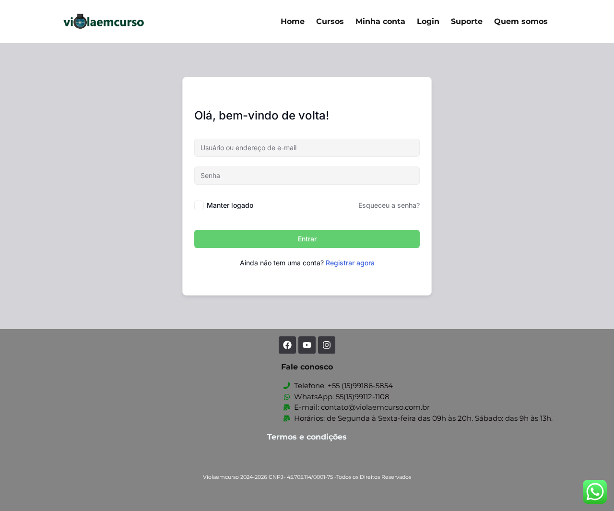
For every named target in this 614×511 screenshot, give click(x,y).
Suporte (467, 21)
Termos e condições (307, 436)
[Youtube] (307, 345)
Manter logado (230, 205)
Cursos (330, 21)
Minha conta (380, 21)
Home (293, 21)
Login (428, 21)
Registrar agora (350, 263)
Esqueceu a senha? (389, 205)
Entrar (307, 239)
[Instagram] (326, 345)
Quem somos (521, 21)
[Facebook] (287, 345)
